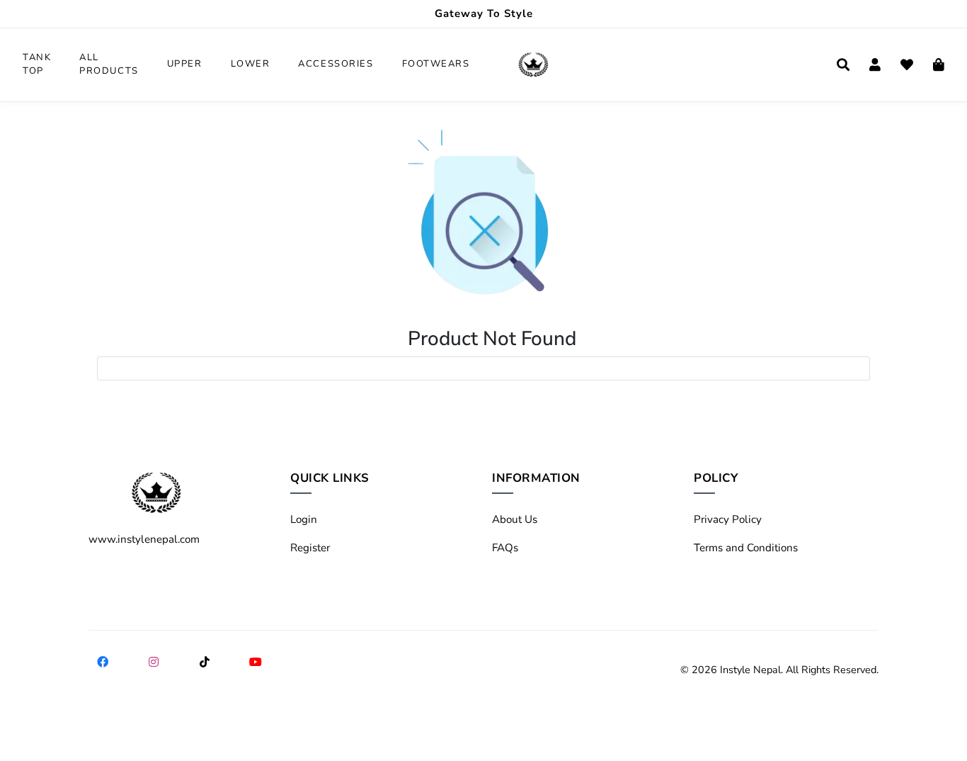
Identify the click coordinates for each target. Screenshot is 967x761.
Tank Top (37, 64)
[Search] (843, 64)
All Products (108, 64)
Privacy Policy (728, 519)
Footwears (436, 63)
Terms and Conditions (746, 548)
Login (303, 519)
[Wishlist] (906, 64)
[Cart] (938, 64)
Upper (184, 63)
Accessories (335, 63)
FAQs (505, 548)
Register (310, 548)
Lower (250, 63)
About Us (514, 519)
